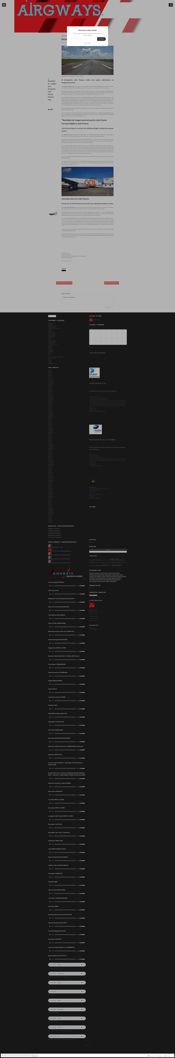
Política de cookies (35, 1055)
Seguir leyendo (87, 43)
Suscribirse (101, 39)
